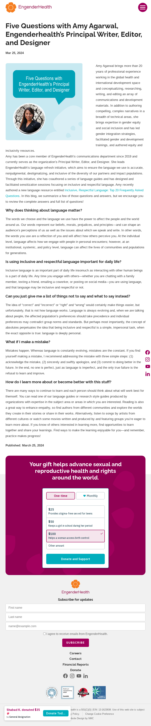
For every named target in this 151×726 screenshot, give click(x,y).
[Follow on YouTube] (147, 366)
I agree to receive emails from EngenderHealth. (77, 633)
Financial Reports (76, 664)
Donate (75, 670)
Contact (75, 658)
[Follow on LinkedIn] (147, 374)
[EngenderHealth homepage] (29, 7)
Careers (75, 653)
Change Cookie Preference (99, 714)
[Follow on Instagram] (147, 359)
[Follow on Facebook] (147, 352)
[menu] (142, 7)
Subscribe (75, 642)
